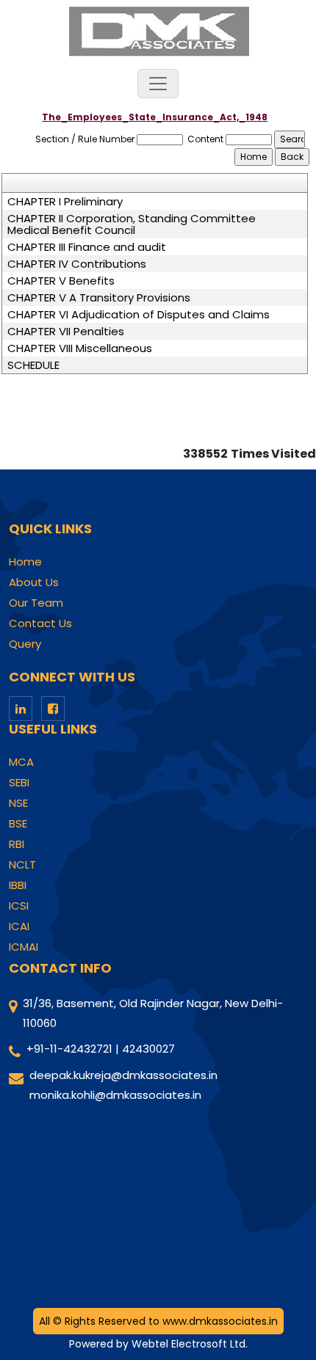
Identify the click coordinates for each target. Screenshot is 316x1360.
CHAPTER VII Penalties (65, 331)
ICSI (19, 906)
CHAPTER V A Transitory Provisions (98, 298)
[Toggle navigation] (158, 83)
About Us (34, 582)
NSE (18, 803)
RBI (16, 844)
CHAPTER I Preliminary (65, 202)
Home (25, 562)
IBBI (17, 885)
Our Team (36, 603)
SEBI (19, 782)
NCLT (22, 865)
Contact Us (40, 623)
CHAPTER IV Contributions (76, 264)
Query (25, 644)
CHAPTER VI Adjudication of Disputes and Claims (138, 315)
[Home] (158, 30)
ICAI (19, 926)
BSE (18, 823)
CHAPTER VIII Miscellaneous (79, 348)
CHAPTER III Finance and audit (86, 247)
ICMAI (23, 947)
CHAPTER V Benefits (61, 281)
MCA (21, 762)
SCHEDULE (33, 365)
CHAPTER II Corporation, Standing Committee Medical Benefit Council (131, 224)
